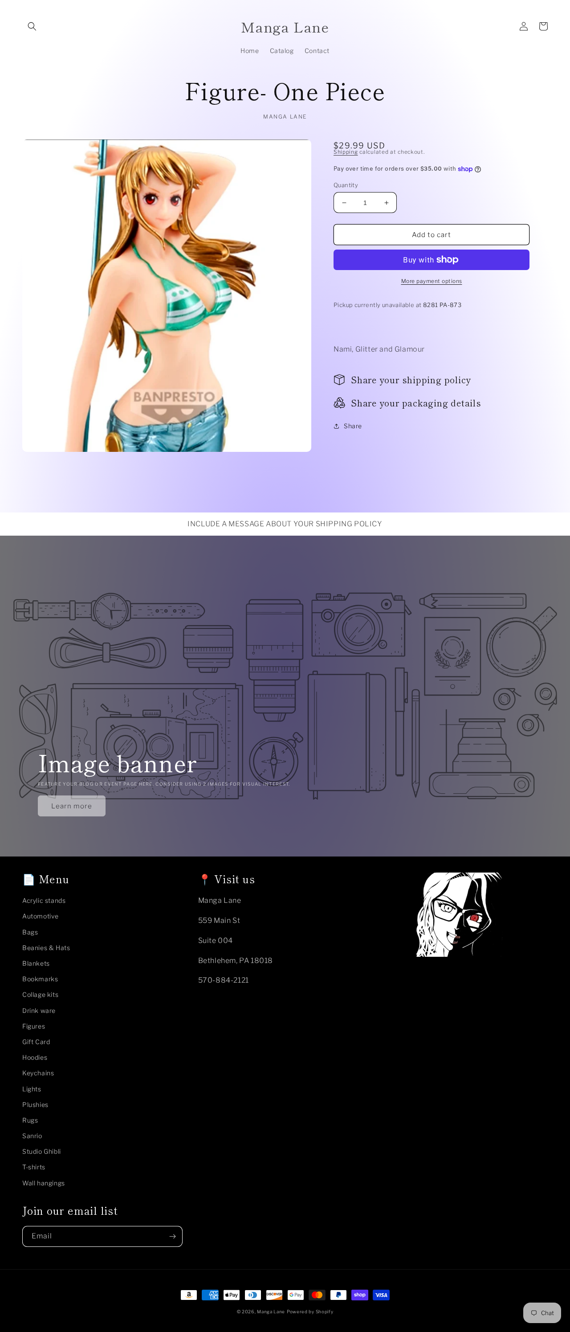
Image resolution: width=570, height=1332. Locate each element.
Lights (31, 1089)
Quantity (346, 185)
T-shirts (33, 1167)
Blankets (36, 963)
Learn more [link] (71, 806)
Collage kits (40, 994)
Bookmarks (40, 979)
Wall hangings (43, 1183)
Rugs (30, 1120)
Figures (33, 1026)
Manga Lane (271, 1311)
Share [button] (353, 426)
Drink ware (39, 1010)
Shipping (346, 151)
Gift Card (36, 1041)
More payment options (431, 281)
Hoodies (34, 1057)
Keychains (38, 1073)
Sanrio (32, 1135)
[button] (32, 26)
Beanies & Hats (46, 947)
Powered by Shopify (310, 1311)
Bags (30, 932)
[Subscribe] (172, 1236)
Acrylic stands (43, 900)
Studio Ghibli (41, 1151)
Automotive (40, 916)
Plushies (35, 1104)
